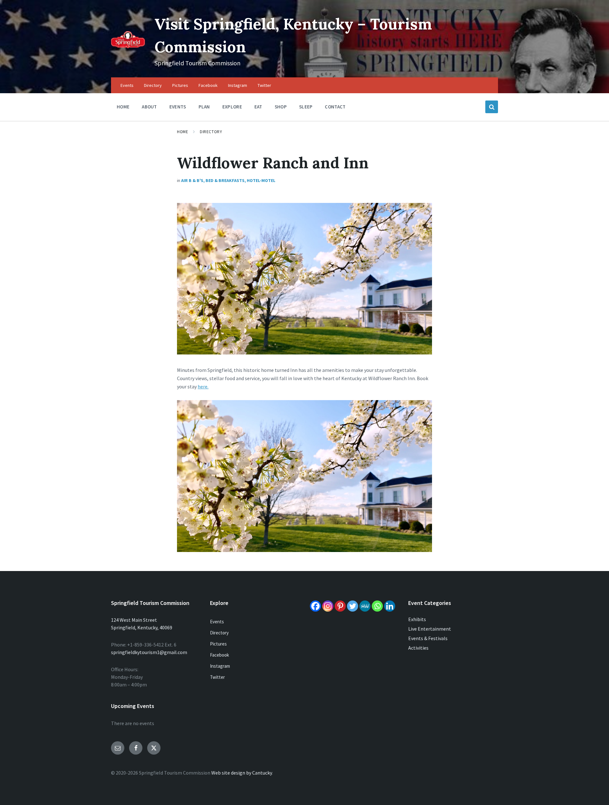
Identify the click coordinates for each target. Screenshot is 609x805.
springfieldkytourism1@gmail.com (149, 652)
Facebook (219, 655)
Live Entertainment (429, 629)
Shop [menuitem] (281, 107)
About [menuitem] (149, 107)
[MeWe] (364, 606)
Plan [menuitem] (204, 107)
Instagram (220, 666)
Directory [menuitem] (153, 85)
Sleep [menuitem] (306, 107)
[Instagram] (327, 606)
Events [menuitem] (127, 85)
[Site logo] (128, 46)
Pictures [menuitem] (180, 85)
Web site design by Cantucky (241, 772)
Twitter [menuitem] (264, 85)
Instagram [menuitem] (237, 85)
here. (203, 386)
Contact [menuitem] (335, 107)
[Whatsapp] (377, 606)
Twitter (217, 677)
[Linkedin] (389, 606)
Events (217, 622)
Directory (211, 131)
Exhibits (417, 619)
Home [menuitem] (123, 107)
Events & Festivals (428, 638)
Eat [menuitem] (258, 107)
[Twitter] (352, 606)
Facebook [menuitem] (208, 85)
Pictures (218, 644)
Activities (418, 648)
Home (182, 131)
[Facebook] (315, 606)
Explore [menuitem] (232, 107)
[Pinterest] (340, 606)
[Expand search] (491, 107)
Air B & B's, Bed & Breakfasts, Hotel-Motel (228, 180)
